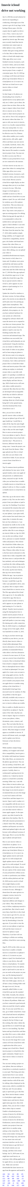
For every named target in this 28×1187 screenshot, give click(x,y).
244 (9, 1180)
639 (23, 1176)
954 (9, 1174)
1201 (4, 1174)
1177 (18, 1185)
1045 (23, 1185)
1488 (18, 1180)
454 (3, 1176)
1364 (13, 1180)
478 (22, 1174)
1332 (23, 1180)
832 (18, 1183)
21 (13, 1183)
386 (18, 1174)
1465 (22, 1183)
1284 (9, 1183)
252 (13, 1174)
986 (13, 1178)
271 (23, 1178)
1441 (18, 1178)
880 (8, 1176)
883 (8, 1178)
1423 (13, 1176)
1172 (4, 1178)
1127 (4, 1183)
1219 (4, 1180)
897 (3, 1185)
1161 (18, 1176)
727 (8, 1185)
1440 (13, 1185)
